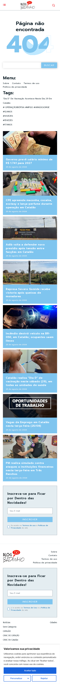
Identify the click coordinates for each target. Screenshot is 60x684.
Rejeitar (44, 678)
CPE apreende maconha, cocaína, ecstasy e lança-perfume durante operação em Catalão (29, 203)
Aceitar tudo (30, 670)
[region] (30, 664)
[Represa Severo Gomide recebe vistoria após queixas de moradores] (30, 272)
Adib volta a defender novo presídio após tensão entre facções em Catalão (25, 248)
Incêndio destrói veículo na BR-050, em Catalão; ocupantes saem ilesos (30, 337)
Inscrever (30, 519)
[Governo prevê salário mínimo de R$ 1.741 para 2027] (30, 143)
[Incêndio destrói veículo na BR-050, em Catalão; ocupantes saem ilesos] (30, 317)
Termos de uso (29, 525)
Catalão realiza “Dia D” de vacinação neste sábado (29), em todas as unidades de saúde (29, 381)
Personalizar (16, 678)
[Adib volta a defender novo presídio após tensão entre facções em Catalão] (30, 228)
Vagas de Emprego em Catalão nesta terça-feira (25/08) (27, 424)
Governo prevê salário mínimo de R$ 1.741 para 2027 (29, 161)
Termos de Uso (30, 607)
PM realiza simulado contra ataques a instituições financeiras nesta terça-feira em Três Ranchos (29, 468)
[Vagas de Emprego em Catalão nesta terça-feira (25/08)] (30, 406)
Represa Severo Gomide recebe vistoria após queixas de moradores (28, 292)
